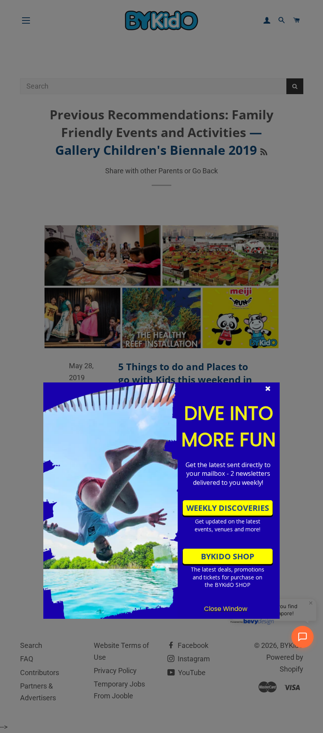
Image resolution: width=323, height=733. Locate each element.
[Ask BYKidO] (302, 637)
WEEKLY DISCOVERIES (227, 508)
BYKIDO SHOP (227, 556)
